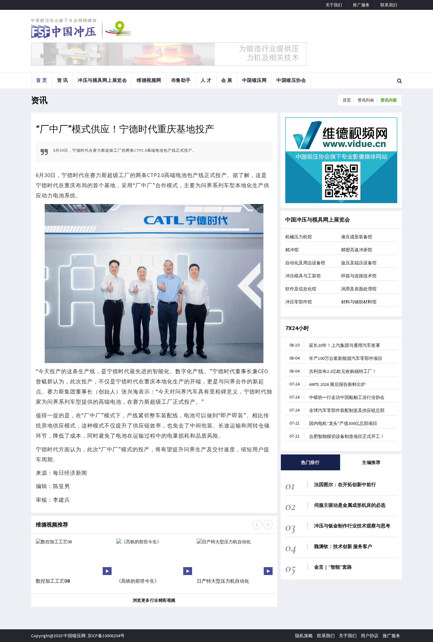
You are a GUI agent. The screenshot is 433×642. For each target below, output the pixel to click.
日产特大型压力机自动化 (223, 581)
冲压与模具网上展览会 (102, 80)
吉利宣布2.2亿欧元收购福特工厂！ (333, 371)
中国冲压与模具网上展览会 (317, 219)
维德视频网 (149, 80)
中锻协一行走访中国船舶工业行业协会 (337, 397)
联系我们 (388, 5)
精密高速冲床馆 (356, 250)
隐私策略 (304, 636)
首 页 (41, 80)
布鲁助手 (181, 80)
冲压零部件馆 (298, 302)
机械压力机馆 (298, 237)
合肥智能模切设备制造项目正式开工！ (337, 436)
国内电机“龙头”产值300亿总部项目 (333, 423)
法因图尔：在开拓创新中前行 (345, 484)
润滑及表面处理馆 (359, 289)
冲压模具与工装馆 (303, 276)
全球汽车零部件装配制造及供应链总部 (337, 410)
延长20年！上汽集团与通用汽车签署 (334, 345)
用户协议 (369, 636)
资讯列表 (366, 100)
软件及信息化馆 (300, 289)
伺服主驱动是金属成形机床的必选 (349, 505)
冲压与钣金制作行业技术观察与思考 (352, 526)
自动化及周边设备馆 (305, 263)
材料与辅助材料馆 (359, 302)
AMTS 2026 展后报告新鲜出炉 (327, 384)
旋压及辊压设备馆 (359, 263)
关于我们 (334, 5)
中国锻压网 (254, 80)
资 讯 (62, 80)
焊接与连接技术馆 (359, 276)
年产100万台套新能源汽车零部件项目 (335, 358)
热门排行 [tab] (310, 462)
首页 (347, 100)
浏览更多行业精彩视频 (154, 600)
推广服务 (361, 5)
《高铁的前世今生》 (137, 581)
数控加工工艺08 (53, 581)
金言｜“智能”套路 (333, 567)
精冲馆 (292, 250)
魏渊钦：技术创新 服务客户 (343, 546)
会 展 (226, 80)
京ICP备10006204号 (106, 636)
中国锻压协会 (291, 80)
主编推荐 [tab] (371, 462)
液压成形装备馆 (356, 237)
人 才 (206, 80)
